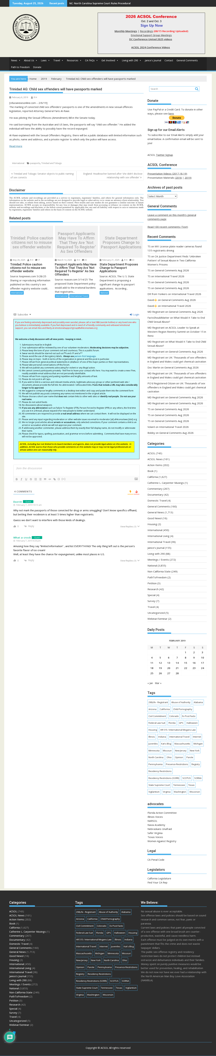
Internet (197, 736)
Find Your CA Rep (157, 882)
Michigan (198, 743)
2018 (179, 177)
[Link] (54, 479)
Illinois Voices (155, 816)
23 (194, 668)
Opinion (179, 757)
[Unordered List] (40, 479)
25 (151, 673)
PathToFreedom (157, 577)
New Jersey (180, 750)
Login (135, 314)
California (152, 477)
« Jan (150, 683)
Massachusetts (182, 743)
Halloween (192, 722)
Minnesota (153, 750)
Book (150, 471)
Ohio (169, 757)
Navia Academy (156, 825)
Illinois (151, 736)
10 (202, 657)
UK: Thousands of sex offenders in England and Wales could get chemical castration (119, 3)
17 (39, 260)
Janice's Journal (153, 60)
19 (160, 668)
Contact (169, 60)
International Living (158, 536)
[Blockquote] (45, 479)
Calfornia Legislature (159, 878)
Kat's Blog (166, 743)
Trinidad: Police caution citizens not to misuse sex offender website (31, 242)
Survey (151, 601)
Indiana (162, 736)
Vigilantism (153, 791)
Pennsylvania (155, 764)
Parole (189, 757)
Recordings (146, 31)
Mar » (158, 683)
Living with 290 (130, 60)
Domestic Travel (157, 500)
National (104, 292)
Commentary (155, 488)
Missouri (167, 750)
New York (194, 750)
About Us (29, 60)
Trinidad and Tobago (51, 163)
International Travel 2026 (169, 276)
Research (152, 589)
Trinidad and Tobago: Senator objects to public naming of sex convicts (42, 175)
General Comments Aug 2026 (172, 270)
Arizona (152, 709)
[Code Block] (49, 479)
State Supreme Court (159, 785)
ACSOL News (155, 459)
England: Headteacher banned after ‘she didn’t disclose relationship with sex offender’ (112, 175)
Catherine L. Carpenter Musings (165, 482)
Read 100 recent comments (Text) (167, 226)
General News (155, 512)
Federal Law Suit (156, 722)
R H (35, 97)
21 (177, 668)
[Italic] (21, 479)
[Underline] (26, 479)
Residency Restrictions (160, 771)
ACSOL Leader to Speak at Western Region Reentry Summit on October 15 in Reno (176, 331)
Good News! (154, 518)
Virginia (166, 791)
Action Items (154, 465)
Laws (44, 60)
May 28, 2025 (18, 260)
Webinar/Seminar (157, 618)
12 (160, 662)
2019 (188, 177)
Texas (191, 785)
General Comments (187, 60)
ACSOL (151, 453)
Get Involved (108, 60)
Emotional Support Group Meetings (151, 35)
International (18, 163)
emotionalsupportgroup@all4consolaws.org (76, 328)
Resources (72, 60)
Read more (15, 146)
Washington (180, 791)
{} (59, 479)
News (14, 60)
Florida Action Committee (162, 812)
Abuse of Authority (180, 702)
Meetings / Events (158, 559)
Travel (56, 60)
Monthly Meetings (126, 31)
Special (151, 595)
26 (160, 673)
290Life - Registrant (158, 702)
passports (35, 163)
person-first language (85, 356)
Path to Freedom (20, 67)
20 (85, 260)
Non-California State (159, 571)
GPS (181, 722)
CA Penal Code (155, 859)
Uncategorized (156, 612)
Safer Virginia (155, 833)
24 (202, 668)
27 (168, 673)
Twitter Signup (164, 155)
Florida (172, 722)
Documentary (155, 494)
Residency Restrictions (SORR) (163, 778)
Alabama (198, 702)
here (171, 113)
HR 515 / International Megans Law (178, 729)
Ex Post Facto (188, 716)
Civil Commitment (157, 716)
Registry (196, 764)
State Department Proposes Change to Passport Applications (121, 242)
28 (177, 673)
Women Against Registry (161, 841)
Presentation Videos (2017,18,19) (167, 173)
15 (185, 662)
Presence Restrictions (177, 764)
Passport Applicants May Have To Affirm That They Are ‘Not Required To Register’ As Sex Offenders (76, 242)
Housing (152, 524)
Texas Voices (155, 837)
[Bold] (16, 479)
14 (177, 662)
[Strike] (31, 479)
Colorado (174, 716)
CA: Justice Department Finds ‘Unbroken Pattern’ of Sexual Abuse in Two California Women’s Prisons (174, 260)
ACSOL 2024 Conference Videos (150, 47)
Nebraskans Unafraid (159, 829)
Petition (152, 583)
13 (168, 662)
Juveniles (153, 743)
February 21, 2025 (110, 260)
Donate (37, 67)
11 (151, 662)
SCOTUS (186, 778)
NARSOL (152, 820)
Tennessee (179, 785)
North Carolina (155, 757)
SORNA (197, 778)
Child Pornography (182, 709)
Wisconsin (195, 791)
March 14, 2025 (64, 260)
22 (185, 668)
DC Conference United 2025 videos (150, 39)
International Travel (79, 296)
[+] (63, 479)
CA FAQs (90, 60)
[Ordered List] (35, 479)
